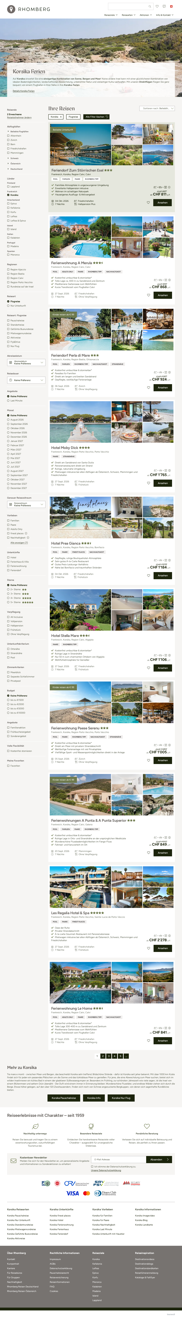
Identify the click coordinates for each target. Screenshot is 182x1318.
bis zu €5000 (17, 708)
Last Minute (16, 400)
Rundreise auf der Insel (22, 286)
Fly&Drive (15, 342)
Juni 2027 (16, 462)
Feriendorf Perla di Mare (70, 355)
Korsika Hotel (56, 1220)
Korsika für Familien (102, 1215)
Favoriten (15, 765)
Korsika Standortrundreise (20, 1224)
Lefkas (14, 216)
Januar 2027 (17, 441)
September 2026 (19, 424)
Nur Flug (15, 346)
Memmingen (17, 152)
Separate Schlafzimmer (22, 676)
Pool (13, 657)
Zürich (14, 140)
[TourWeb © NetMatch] (171, 1314)
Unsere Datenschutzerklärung (106, 1170)
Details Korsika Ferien (24, 91)
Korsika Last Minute (102, 1229)
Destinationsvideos (144, 1259)
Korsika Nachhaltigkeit (103, 1224)
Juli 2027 (15, 466)
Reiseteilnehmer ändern (19, 117)
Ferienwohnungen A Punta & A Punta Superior (88, 820)
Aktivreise (16, 337)
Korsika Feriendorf (59, 1234)
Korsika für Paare (100, 1220)
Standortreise (17, 324)
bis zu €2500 (17, 704)
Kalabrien (15, 237)
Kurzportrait (13, 1263)
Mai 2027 (15, 458)
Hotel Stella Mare (65, 635)
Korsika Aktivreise (16, 1238)
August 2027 (17, 471)
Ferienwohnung (18, 566)
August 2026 (17, 419)
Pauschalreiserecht (59, 1273)
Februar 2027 (17, 445)
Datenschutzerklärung (61, 1268)
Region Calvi (17, 278)
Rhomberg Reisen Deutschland (22, 1286)
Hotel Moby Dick (64, 447)
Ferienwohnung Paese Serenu (75, 728)
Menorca (15, 254)
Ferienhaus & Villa (20, 561)
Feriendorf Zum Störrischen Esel (77, 170)
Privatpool (16, 681)
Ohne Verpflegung (20, 634)
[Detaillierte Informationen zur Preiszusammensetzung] (169, 187)
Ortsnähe (15, 649)
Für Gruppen (13, 1277)
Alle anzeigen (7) (19, 542)
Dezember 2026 (19, 436)
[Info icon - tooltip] (26, 533)
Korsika (14, 195)
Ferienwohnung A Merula (71, 263)
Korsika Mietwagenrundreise (21, 1229)
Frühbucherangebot (21, 732)
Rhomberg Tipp (91, 179)
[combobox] (131, 6)
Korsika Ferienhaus (59, 1229)
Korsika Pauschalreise (18, 1215)
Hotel (13, 557)
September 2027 (19, 475)
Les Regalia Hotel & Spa (70, 913)
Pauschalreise (17, 320)
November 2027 (19, 483)
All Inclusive (17, 617)
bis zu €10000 (18, 712)
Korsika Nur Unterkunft (18, 1220)
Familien (15, 520)
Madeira (15, 246)
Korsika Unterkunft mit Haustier (108, 1234)
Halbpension (17, 625)
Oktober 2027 (18, 479)
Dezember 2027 (19, 488)
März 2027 (16, 449)
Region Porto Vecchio (22, 282)
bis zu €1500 (17, 700)
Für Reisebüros (14, 1273)
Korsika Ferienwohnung (62, 1224)
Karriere (11, 1268)
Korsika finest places (60, 1215)
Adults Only (16, 529)
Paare (13, 524)
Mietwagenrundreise (21, 333)
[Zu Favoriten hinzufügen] (148, 202)
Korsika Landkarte (144, 1224)
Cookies (54, 1291)
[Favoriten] (157, 6)
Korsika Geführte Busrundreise (22, 1234)
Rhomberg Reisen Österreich (21, 1291)
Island (13, 229)
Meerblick (16, 672)
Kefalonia (15, 207)
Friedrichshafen (18, 148)
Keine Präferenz (19, 396)
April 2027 (16, 454)
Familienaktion (18, 727)
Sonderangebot (18, 736)
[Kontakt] (164, 6)
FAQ (52, 1286)
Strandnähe (16, 653)
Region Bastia (17, 273)
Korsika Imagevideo (145, 1215)
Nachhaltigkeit (113, 272)
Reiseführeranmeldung (146, 1273)
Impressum (55, 1259)
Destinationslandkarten (146, 1268)
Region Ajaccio (18, 269)
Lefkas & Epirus (18, 220)
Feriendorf (16, 570)
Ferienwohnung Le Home (71, 1008)
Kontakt (11, 1259)
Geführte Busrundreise (22, 329)
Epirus (14, 203)
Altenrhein (16, 135)
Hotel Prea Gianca (65, 543)
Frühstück (16, 630)
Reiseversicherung (59, 1277)
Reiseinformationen (60, 1282)
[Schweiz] (171, 6)
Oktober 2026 (18, 428)
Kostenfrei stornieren (21, 751)
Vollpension (16, 621)
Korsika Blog (141, 1220)
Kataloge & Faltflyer (145, 1277)
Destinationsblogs (144, 1263)
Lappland (15, 186)
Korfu (13, 212)
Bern (13, 144)
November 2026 (19, 432)
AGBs (52, 1263)
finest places (78, 552)
